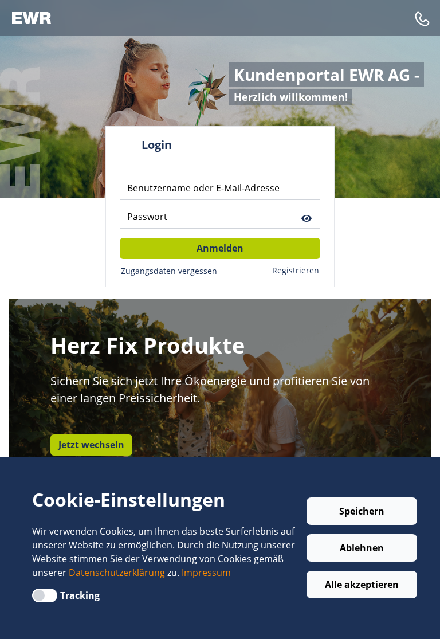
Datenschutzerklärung (117, 572)
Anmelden (220, 248)
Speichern (361, 511)
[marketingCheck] (44, 595)
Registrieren (295, 270)
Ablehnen (362, 548)
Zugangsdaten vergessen (169, 270)
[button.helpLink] (422, 18)
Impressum (206, 572)
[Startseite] (31, 18)
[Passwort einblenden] (306, 214)
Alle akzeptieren (362, 584)
